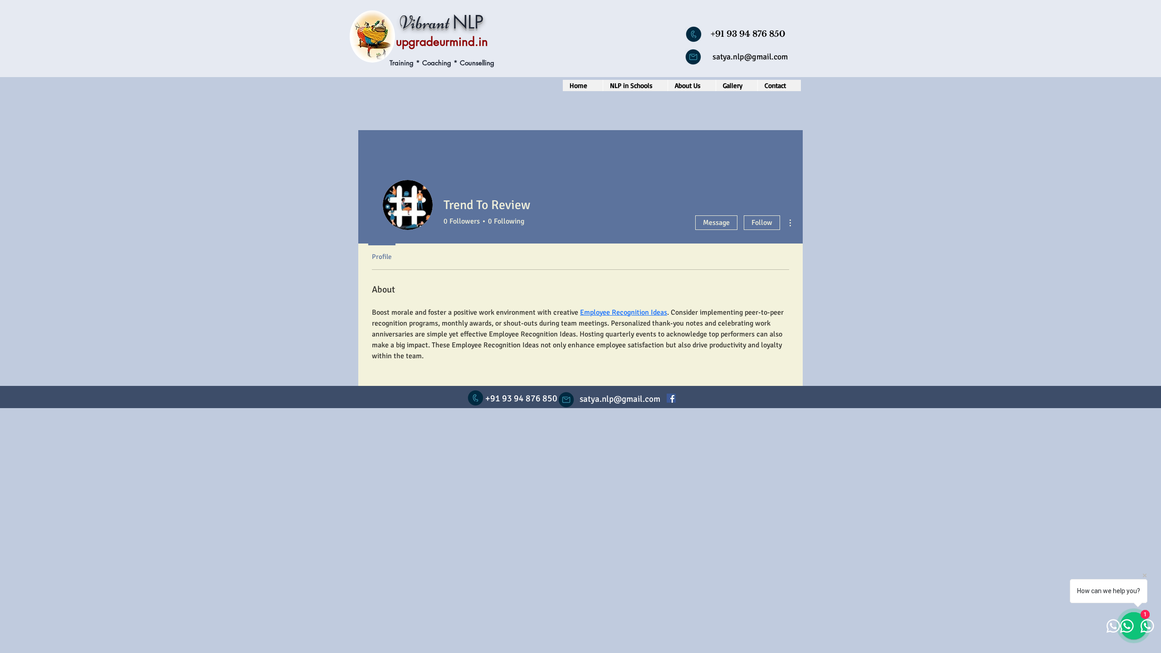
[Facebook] (671, 398)
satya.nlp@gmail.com (750, 57)
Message (716, 222)
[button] (635, 85)
